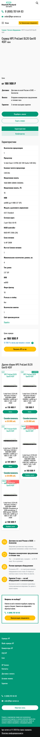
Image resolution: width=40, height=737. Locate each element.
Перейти (6, 322)
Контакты (5, 668)
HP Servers (5, 665)
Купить (10, 412)
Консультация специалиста (29, 23)
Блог (3, 658)
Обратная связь (20, 707)
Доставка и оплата (8, 673)
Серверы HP (6, 638)
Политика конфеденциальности (12, 733)
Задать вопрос (20, 120)
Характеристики (20, 128)
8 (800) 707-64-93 (13, 613)
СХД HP (4, 653)
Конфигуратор (20, 133)
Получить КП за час (20, 349)
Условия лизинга (7, 678)
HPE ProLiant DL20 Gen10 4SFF (10, 375)
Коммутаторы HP (7, 648)
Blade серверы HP (8, 643)
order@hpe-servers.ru (12, 700)
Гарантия (5, 683)
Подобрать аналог (20, 114)
